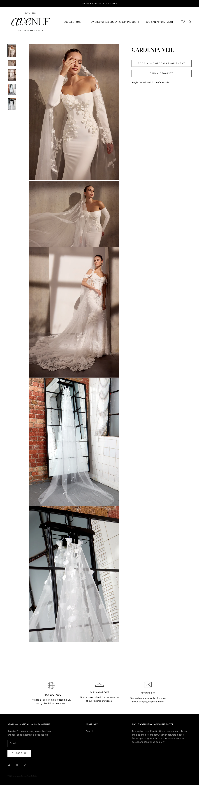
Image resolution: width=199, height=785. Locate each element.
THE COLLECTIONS (70, 22)
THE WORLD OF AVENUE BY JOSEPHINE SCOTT (113, 22)
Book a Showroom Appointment (161, 63)
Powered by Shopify (32, 776)
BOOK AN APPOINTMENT (159, 22)
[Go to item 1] (11, 50)
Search (89, 731)
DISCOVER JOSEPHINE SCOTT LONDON (100, 3)
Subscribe (19, 753)
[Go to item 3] (11, 75)
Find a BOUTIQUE (51, 694)
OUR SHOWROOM (99, 692)
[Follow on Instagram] (17, 765)
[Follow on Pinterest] (25, 765)
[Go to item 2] (11, 63)
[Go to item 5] (11, 104)
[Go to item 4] (11, 89)
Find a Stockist (161, 73)
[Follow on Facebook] (9, 765)
